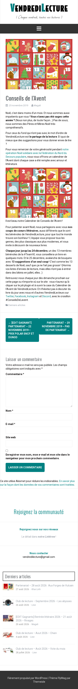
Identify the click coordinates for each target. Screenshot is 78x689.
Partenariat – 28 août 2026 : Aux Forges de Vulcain (44, 585)
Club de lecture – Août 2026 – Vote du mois (40, 648)
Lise (34, 605)
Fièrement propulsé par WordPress (28, 678)
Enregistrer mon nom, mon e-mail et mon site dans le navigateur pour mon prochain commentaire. (38, 456)
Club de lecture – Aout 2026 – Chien (36, 633)
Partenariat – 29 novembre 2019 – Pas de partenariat (56, 326)
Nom (9, 410)
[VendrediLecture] (39, 11)
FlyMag (62, 678)
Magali (37, 105)
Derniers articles (16, 305)
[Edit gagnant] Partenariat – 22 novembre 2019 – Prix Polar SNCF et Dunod (21, 330)
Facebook (20, 296)
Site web (11, 437)
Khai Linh (36, 589)
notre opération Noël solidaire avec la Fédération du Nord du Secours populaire (37, 153)
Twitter (10, 296)
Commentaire (15, 374)
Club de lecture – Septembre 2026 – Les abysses (44, 601)
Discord (46, 296)
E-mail (10, 424)
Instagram (33, 296)
